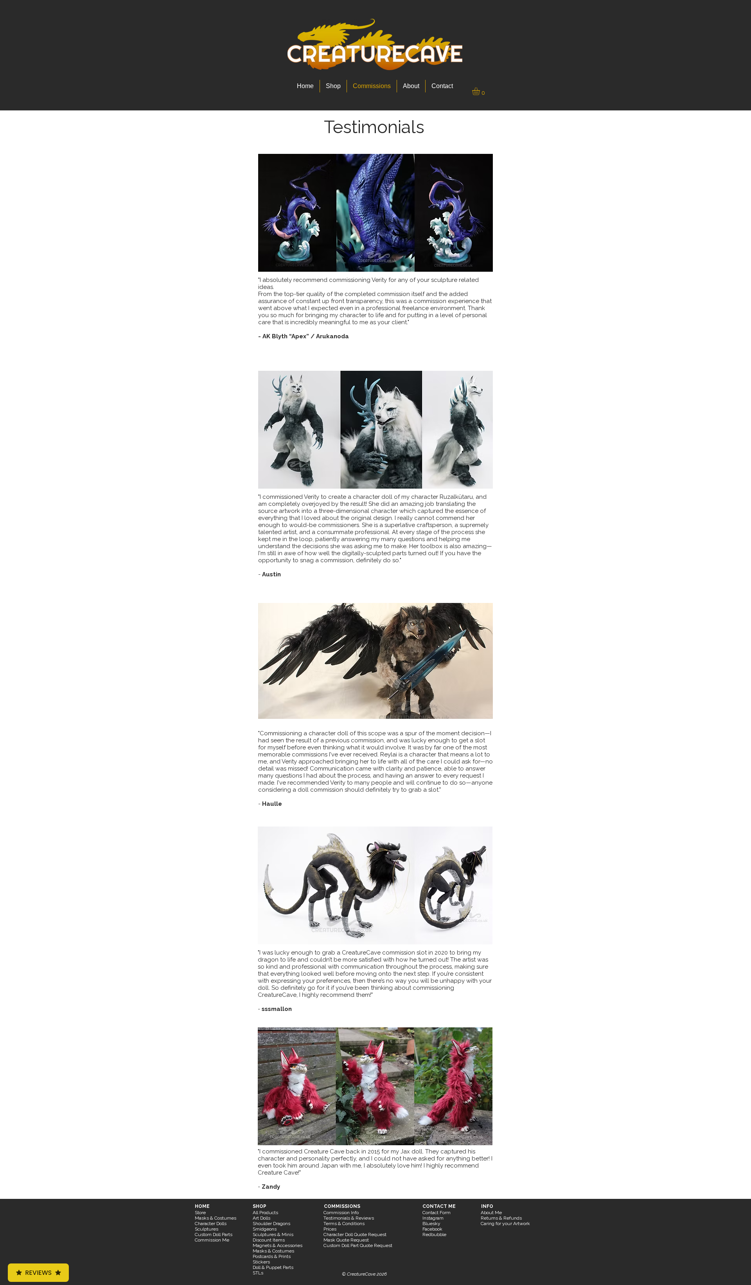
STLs (258, 1273)
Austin (271, 574)
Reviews (38, 1272)
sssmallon (277, 1008)
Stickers (261, 1262)
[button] (480, 91)
